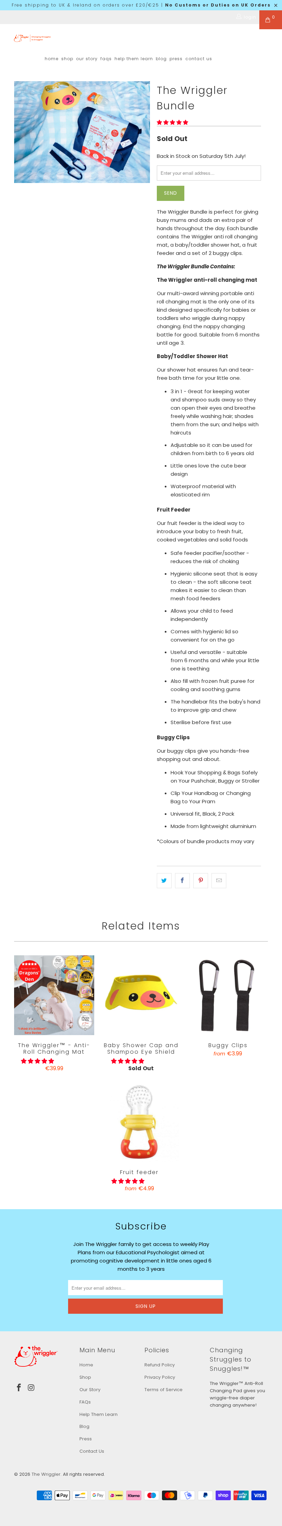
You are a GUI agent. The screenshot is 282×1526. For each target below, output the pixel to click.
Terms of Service (163, 1389)
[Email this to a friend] (218, 880)
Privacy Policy (159, 1377)
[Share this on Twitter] (164, 880)
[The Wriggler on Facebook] (19, 1388)
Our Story (87, 59)
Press (176, 59)
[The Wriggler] (32, 38)
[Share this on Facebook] (182, 880)
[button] (172, 122)
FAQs (106, 59)
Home (51, 59)
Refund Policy (159, 1365)
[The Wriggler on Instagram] (31, 1388)
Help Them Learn (134, 59)
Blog (161, 59)
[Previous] (21, 132)
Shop (67, 59)
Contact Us (198, 59)
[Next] (142, 132)
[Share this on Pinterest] (200, 880)
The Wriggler (46, 1474)
